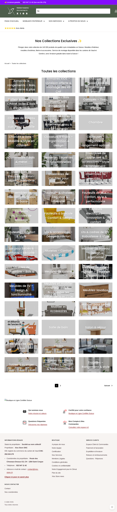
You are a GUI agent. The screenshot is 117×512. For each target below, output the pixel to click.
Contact (7, 488)
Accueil (7, 63)
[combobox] (73, 11)
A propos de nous (58, 444)
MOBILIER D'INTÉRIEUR (32, 21)
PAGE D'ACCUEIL (12, 21)
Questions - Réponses (94, 459)
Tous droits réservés (11, 505)
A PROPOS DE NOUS (76, 21)
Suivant (107, 385)
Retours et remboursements (96, 455)
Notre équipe (56, 448)
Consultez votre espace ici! (79, 427)
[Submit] (38, 11)
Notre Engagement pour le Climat (64, 469)
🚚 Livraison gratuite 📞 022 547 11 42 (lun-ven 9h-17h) (25, 2)
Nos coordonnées (11, 492)
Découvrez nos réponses (37, 424)
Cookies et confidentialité (61, 466)
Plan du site (56, 473)
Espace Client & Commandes (97, 444)
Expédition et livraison (94, 451)
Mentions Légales (58, 459)
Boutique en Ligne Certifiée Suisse (81, 413)
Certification (56, 451)
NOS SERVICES (55, 21)
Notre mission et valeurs (37, 413)
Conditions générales (60, 462)
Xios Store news (58, 476)
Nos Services (57, 455)
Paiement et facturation (94, 448)
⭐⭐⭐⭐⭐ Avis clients (14, 28)
